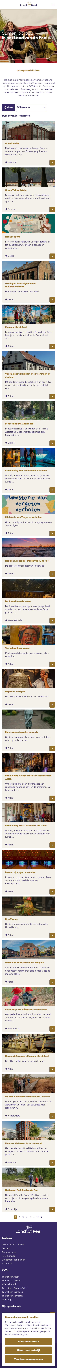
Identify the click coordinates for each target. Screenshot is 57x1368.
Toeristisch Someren (12, 1295)
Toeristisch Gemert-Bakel (14, 1288)
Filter (10, 108)
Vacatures (7, 1263)
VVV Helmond (9, 1284)
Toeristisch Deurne (11, 1280)
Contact (6, 1248)
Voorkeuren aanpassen (28, 1359)
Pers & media (8, 1255)
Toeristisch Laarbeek (12, 1291)
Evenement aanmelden (13, 1259)
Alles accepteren (28, 1342)
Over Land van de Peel (13, 1244)
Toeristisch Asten (10, 1276)
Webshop (7, 1299)
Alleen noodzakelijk (28, 1350)
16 (38, 1217)
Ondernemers (9, 1252)
